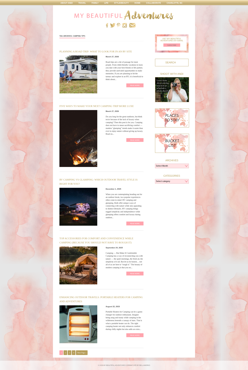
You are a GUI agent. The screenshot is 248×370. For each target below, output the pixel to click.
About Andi (66, 3)
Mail (132, 25)
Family (95, 3)
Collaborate (153, 3)
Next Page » (81, 353)
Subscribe (171, 45)
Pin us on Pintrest (118, 25)
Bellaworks (144, 365)
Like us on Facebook (107, 25)
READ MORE (135, 85)
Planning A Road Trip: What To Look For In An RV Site (95, 51)
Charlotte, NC (175, 3)
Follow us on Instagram (124, 25)
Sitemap (129, 365)
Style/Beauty (121, 3)
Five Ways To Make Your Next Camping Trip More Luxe (96, 106)
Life (106, 3)
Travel (82, 3)
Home (137, 3)
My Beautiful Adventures (124, 15)
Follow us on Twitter (112, 25)
